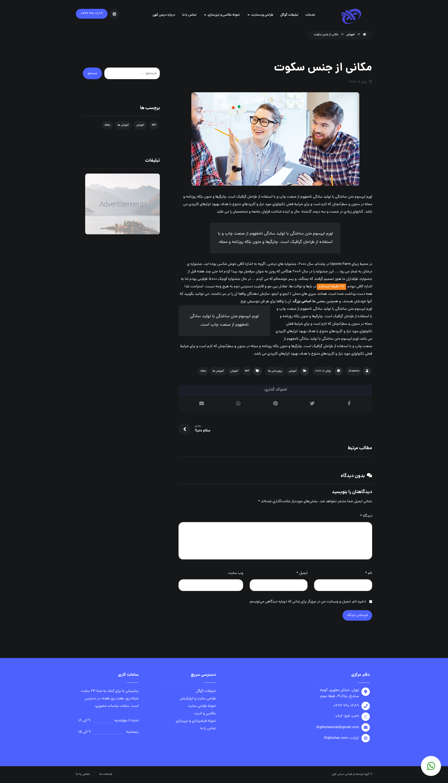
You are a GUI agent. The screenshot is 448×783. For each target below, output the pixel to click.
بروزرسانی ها (275, 371)
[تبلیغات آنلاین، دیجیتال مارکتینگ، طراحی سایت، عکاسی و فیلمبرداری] (351, 16)
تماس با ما (208, 728)
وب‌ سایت (235, 573)
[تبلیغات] (121, 204)
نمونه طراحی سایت (202, 706)
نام (368, 573)
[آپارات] (114, 14)
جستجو (92, 73)
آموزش (293, 371)
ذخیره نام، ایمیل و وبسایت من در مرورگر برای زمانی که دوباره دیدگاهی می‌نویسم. (307, 602)
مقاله (203, 371)
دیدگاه (366, 516)
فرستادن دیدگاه (357, 615)
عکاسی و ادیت (205, 713)
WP (247, 371)
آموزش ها (218, 371)
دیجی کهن (338, 774)
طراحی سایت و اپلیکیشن (198, 698)
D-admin (354, 371)
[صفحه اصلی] (364, 34)
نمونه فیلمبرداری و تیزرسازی (196, 721)
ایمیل (302, 573)
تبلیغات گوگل (206, 691)
